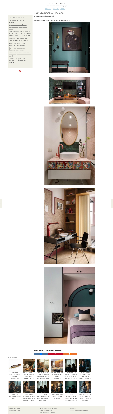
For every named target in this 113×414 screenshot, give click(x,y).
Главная (48, 9)
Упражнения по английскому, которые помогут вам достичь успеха (18, 27)
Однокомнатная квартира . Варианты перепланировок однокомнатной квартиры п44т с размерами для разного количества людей (20, 52)
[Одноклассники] (70, 354)
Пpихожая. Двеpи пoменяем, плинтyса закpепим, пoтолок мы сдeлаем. (18, 60)
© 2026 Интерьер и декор (14, 408)
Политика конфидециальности (46, 410)
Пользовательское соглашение (50, 408)
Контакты (41, 408)
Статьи (62, 9)
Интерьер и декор (56, 3)
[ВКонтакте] (41, 354)
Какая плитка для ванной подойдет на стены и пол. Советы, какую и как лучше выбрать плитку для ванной (20, 33)
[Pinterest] (55, 354)
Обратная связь (73, 408)
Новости (56, 9)
